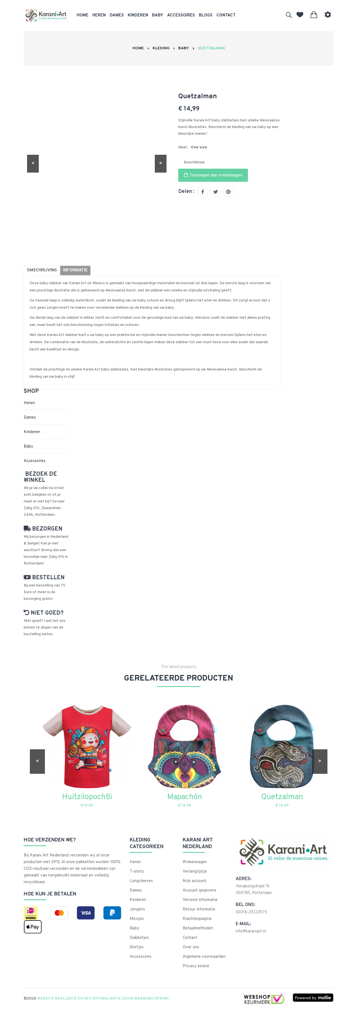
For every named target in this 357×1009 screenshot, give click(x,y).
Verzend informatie (200, 900)
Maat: (183, 147)
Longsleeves (141, 881)
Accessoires (181, 15)
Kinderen (138, 15)
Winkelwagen (195, 862)
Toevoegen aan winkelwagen (216, 175)
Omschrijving (42, 270)
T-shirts (137, 871)
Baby (157, 15)
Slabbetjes (139, 938)
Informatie (75, 270)
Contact (226, 15)
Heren (99, 15)
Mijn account (194, 881)
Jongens (137, 909)
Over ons (191, 947)
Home (82, 15)
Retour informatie (199, 909)
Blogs (206, 15)
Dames (117, 15)
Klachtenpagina (197, 919)
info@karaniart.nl (251, 931)
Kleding (161, 48)
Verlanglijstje (195, 871)
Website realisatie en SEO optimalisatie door (102, 998)
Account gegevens (199, 890)
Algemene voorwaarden (204, 956)
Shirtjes (137, 947)
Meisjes (137, 919)
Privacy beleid (196, 966)
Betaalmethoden (198, 928)
